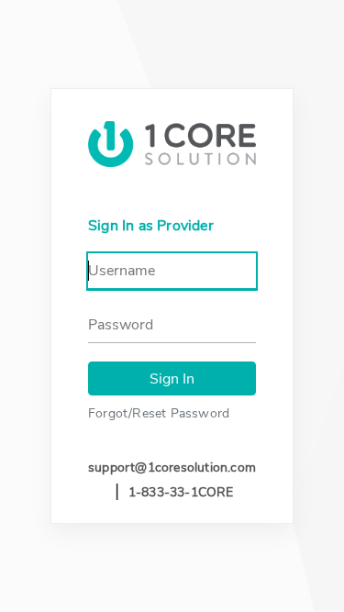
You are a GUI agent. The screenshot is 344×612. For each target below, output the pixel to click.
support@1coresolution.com (172, 467)
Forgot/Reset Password (158, 413)
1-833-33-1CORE (181, 492)
